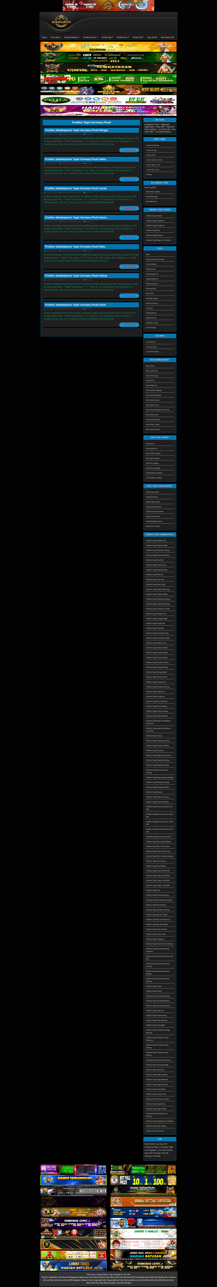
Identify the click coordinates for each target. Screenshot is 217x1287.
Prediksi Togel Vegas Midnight (157, 1079)
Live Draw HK (164, 129)
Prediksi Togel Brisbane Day (156, 565)
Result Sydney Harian (153, 507)
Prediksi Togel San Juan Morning (158, 919)
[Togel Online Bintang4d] (73, 1223)
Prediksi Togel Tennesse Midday (157, 1001)
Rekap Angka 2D (152, 284)
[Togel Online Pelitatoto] (108, 100)
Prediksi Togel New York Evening (158, 846)
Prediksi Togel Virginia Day (155, 1104)
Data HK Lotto (163, 1280)
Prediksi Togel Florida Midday (156, 657)
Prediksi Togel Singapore (155, 221)
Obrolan (149, 175)
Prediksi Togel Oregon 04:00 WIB (158, 871)
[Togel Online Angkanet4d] (143, 1234)
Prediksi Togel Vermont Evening (157, 1099)
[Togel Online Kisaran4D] (108, 79)
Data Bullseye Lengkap (154, 473)
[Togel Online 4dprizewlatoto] (73, 1244)
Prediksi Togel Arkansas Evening (158, 550)
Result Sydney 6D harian (154, 511)
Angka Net (53, 1277)
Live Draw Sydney (163, 132)
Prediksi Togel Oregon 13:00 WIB (158, 885)
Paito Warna (55, 37)
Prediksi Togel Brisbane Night (156, 570)
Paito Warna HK (64, 1277)
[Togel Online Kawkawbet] (73, 1191)
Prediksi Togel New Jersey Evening (158, 837)
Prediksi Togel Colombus (155, 628)
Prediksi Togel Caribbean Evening (158, 599)
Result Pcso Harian (153, 526)
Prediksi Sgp (107, 37)
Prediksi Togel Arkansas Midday (157, 555)
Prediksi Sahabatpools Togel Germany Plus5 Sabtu (75, 159)
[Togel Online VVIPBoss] (108, 47)
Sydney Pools (86, 1280)
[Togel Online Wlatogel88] (73, 1234)
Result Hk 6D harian (153, 516)
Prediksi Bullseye (71, 37)
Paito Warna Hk (151, 385)
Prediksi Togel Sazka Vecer (156, 934)
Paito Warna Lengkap (153, 390)
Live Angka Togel (166, 1147)
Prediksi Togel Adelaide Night (156, 545)
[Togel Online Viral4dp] (108, 111)
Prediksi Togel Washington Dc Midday (160, 1121)
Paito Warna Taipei (152, 424)
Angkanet (76, 1280)
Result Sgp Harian (152, 492)
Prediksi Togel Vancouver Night (157, 1065)
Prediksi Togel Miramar (154, 792)
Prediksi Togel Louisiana (155, 750)
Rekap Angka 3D (152, 279)
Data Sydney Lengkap (154, 478)
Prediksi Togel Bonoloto (154, 560)
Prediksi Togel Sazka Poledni (156, 929)
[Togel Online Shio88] (143, 1255)
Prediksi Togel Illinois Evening (156, 701)
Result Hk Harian (152, 497)
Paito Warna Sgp (152, 376)
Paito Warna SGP (112, 1277)
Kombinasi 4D (151, 313)
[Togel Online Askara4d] (73, 1212)
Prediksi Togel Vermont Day (156, 1094)
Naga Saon (149, 127)
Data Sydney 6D (167, 37)
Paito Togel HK (150, 188)
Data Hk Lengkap (152, 463)
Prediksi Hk (137, 37)
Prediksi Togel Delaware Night (157, 648)
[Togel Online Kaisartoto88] (73, 1255)
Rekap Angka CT (152, 274)
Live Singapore (151, 1150)
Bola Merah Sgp (152, 196)
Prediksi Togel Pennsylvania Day (157, 895)
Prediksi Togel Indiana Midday (157, 716)
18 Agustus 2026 (52, 251)
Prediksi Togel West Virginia (156, 1126)
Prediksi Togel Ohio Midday (156, 866)
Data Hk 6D (152, 37)
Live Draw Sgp (151, 347)
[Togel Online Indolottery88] (143, 1223)
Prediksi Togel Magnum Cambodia (158, 240)
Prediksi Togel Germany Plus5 (91, 122)
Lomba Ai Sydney (152, 145)
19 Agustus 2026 (52, 221)
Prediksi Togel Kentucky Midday (157, 746)
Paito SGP (160, 127)
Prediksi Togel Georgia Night (156, 672)
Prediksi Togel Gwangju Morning (157, 687)
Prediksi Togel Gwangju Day (156, 682)
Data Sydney (140, 1277)
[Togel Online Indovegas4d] (143, 1266)
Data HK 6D (149, 1277)
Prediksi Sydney (90, 37)
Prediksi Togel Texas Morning (156, 1020)
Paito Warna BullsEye (153, 395)
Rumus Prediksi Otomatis (155, 259)
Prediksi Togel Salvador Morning (157, 910)
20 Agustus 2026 (52, 192)
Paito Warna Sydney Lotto (129, 1280)
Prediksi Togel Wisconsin (155, 1131)
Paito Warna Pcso (152, 415)
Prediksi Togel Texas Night (155, 1025)
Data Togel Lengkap (153, 453)
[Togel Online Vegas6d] (73, 1202)
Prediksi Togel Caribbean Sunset (157, 609)
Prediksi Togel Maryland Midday (157, 765)
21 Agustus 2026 (52, 163)
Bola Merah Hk (151, 201)
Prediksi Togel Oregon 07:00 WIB (158, 876)
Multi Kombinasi (152, 303)
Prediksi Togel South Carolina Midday (159, 944)
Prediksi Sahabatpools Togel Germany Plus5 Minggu (76, 130)
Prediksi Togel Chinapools (155, 623)
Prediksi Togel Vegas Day (155, 1070)
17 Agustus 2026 (52, 280)
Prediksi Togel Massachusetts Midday (160, 777)
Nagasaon (165, 124)
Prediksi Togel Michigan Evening (157, 782)
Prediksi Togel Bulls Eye (154, 235)
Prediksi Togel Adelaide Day (156, 540)
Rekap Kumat (151, 269)
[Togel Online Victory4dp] (73, 1180)
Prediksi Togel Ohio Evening (156, 861)
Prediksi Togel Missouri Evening (157, 797)
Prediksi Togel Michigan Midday (157, 787)
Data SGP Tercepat (152, 1153)
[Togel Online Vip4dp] (143, 1191)
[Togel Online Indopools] (143, 1244)
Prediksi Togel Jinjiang (154, 736)
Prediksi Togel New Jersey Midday (158, 842)
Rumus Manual (151, 264)
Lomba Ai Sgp (151, 150)
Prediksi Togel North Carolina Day (158, 851)
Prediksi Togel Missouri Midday (157, 802)
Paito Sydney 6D (152, 371)
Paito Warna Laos (152, 405)
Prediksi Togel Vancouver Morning (158, 1060)
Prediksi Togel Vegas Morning (157, 1084)
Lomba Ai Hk (150, 155)
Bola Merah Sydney (153, 192)
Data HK (123, 1277)
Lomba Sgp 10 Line (153, 165)
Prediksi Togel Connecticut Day (157, 633)
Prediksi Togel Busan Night (155, 584)
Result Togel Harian (153, 502)
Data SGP (130, 1277)
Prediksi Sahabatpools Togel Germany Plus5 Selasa (76, 275)
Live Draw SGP (66, 1280)
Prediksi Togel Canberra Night (156, 594)
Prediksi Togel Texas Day (155, 1010)
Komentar (89, 134)
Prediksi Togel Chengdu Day (156, 614)
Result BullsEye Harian (154, 521)
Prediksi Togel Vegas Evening (156, 1075)
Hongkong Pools (152, 124)
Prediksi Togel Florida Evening (157, 653)
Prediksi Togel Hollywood (155, 691)
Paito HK (170, 127)
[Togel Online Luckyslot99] (143, 1180)
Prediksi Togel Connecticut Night (158, 638)
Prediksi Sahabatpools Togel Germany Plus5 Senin (75, 304)
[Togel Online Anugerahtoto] (143, 1212)
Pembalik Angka (152, 298)
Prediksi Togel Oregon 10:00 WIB (158, 880)
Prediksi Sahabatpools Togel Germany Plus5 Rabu (75, 246)
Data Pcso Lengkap (153, 468)
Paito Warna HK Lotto (149, 1280)
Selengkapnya (129, 150)
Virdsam (44, 1277)
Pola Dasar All (151, 288)
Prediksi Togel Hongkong (155, 225)
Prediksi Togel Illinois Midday (156, 706)
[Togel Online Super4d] (108, 68)
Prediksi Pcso (122, 37)
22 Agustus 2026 (52, 134)
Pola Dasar (150, 293)
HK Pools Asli (126, 1283)
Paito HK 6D (150, 1144)
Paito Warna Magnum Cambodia (157, 410)
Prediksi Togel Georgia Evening (157, 662)
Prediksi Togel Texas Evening (156, 1015)
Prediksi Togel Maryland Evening (157, 760)
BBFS (148, 254)
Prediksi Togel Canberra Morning (158, 589)
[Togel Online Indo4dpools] (73, 1266)
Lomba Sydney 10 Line (154, 160)
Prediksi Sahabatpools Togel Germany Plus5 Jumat (76, 188)
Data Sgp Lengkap (153, 458)
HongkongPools (112, 1280)
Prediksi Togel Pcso (153, 230)
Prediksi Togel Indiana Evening (157, 711)
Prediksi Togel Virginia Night (156, 1109)
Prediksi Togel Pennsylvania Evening (159, 900)
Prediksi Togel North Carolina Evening (159, 856)
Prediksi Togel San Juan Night (157, 924)
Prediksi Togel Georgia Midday (157, 667)
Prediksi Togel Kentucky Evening (157, 741)
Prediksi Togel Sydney (154, 216)
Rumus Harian (151, 328)
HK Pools (156, 1156)
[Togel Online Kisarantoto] (108, 90)
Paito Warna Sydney (153, 419)
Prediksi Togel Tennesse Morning (158, 1006)
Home (44, 37)
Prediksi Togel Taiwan (154, 991)
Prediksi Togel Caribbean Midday (158, 604)
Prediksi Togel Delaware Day (156, 643)
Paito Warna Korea (152, 400)
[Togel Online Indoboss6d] (143, 1170)
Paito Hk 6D (150, 381)
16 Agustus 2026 (52, 309)
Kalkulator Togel (152, 323)
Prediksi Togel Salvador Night (156, 915)
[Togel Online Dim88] (108, 58)
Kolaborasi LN (151, 318)
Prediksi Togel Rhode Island (156, 905)
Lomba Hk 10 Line (152, 170)
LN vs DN (149, 308)
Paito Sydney (150, 129)
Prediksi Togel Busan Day (155, 579)
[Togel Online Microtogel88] (73, 1170)
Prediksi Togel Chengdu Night (156, 619)
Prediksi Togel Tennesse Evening (158, 996)
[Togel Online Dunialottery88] (143, 1202)
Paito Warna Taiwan (153, 429)
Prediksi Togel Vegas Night (156, 1089)
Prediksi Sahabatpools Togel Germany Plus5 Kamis (76, 217)
